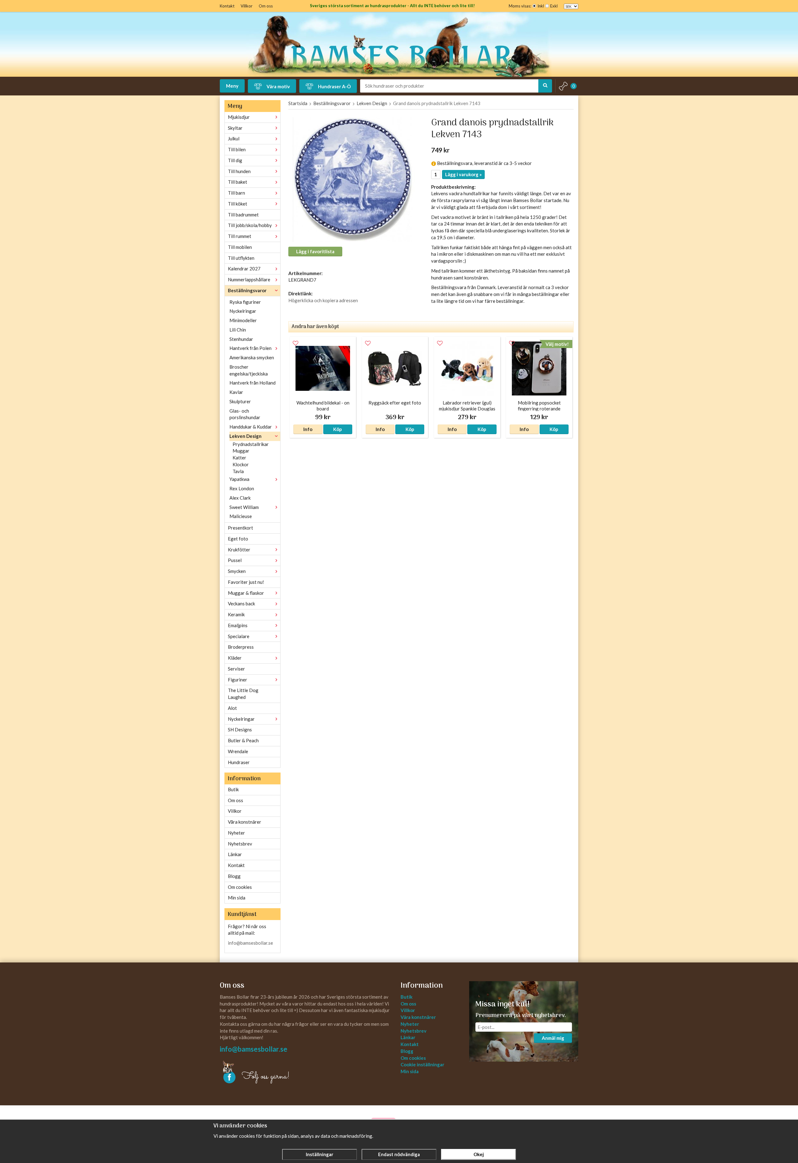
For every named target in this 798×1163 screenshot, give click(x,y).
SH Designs (240, 729)
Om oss (266, 5)
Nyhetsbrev (240, 843)
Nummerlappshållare (249, 279)
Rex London (241, 488)
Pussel (235, 560)
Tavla (238, 471)
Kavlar (236, 392)
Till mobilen (240, 247)
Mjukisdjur (239, 117)
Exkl (554, 5)
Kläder (235, 658)
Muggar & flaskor (246, 593)
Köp (337, 429)
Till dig (235, 160)
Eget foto (238, 538)
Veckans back (241, 603)
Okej (479, 1154)
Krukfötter (239, 549)
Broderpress (241, 647)
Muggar (241, 450)
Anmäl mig (553, 1038)
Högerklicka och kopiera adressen (323, 300)
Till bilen (237, 149)
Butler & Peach (243, 740)
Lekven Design (245, 436)
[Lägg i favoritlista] (295, 343)
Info (307, 429)
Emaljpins (238, 625)
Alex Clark (240, 498)
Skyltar (235, 128)
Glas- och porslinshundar (244, 414)
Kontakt (227, 5)
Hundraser (239, 762)
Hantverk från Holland (252, 382)
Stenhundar (241, 339)
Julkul (233, 138)
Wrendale (238, 751)
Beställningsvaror (247, 290)
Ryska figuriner (245, 302)
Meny (232, 86)
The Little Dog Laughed (243, 693)
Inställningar (319, 1154)
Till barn (236, 193)
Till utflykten (241, 258)
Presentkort (240, 528)
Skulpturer (240, 401)
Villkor (246, 5)
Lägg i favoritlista (315, 251)
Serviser (236, 668)
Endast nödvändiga (399, 1154)
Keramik (236, 614)
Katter (239, 457)
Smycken (237, 571)
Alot (232, 708)
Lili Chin (237, 329)
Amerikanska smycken (251, 357)
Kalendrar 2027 (244, 268)
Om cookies (240, 887)
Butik (233, 789)
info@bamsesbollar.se (250, 943)
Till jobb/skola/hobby (250, 225)
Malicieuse (240, 516)
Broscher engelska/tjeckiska (248, 370)
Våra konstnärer (244, 822)
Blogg (234, 876)
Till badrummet (243, 214)
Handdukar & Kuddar (250, 426)
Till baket (237, 182)
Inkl (540, 5)
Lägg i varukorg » (463, 174)
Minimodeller (243, 320)
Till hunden (239, 171)
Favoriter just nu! (246, 582)
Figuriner (237, 679)
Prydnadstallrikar (251, 444)
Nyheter (236, 833)
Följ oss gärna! (266, 1076)
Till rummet (239, 236)
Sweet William (244, 507)
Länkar (235, 854)
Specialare (238, 636)
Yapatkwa (239, 479)
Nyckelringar (242, 311)
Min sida (236, 897)
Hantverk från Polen (250, 348)
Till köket (237, 203)
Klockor (241, 464)
